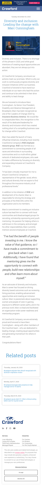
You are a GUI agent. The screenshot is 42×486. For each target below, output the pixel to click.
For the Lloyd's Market (29, 445)
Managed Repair (7, 445)
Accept (21, 472)
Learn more (33, 3)
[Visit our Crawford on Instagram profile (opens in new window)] (10, 428)
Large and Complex (8, 441)
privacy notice (19, 452)
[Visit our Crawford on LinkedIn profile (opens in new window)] (3, 428)
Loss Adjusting (7, 439)
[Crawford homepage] (21, 420)
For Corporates (27, 443)
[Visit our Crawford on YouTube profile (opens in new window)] (14, 428)
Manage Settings (21, 467)
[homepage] (13, 8)
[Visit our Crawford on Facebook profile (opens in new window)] (6, 428)
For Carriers (26, 439)
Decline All (21, 479)
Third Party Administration (11, 443)
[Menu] (38, 8)
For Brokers (26, 441)
